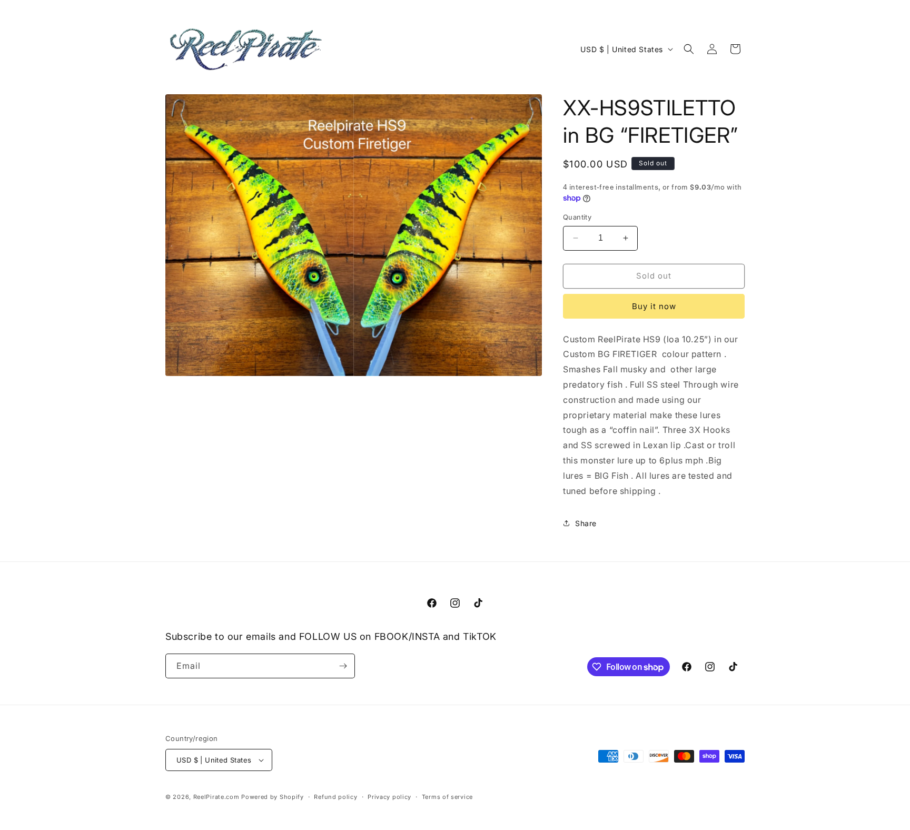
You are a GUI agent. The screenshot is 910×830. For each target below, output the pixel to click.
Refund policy (335, 797)
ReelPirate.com (216, 797)
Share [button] (586, 523)
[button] (688, 49)
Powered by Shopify (272, 797)
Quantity (577, 217)
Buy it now (654, 306)
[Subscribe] (342, 666)
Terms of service (447, 797)
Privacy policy (389, 797)
